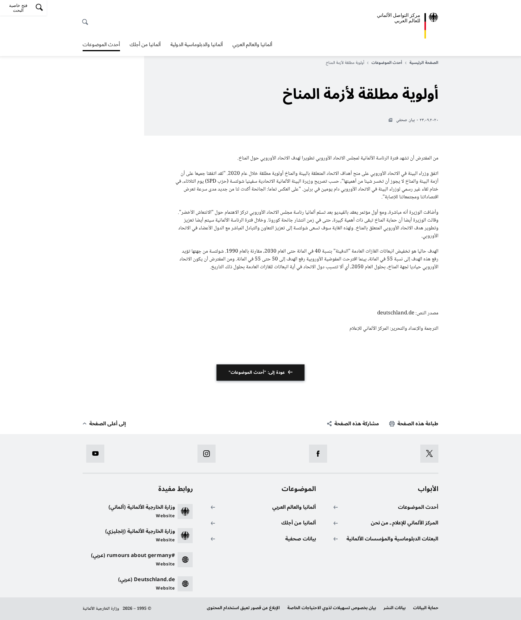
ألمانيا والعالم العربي (252, 44)
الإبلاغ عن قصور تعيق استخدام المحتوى (243, 607)
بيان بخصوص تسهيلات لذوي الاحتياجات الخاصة (331, 607)
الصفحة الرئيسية (423, 62)
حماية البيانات (425, 607)
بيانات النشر (395, 607)
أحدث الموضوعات (101, 45)
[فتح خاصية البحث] (86, 19)
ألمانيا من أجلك (145, 44)
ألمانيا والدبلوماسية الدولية (196, 44)
